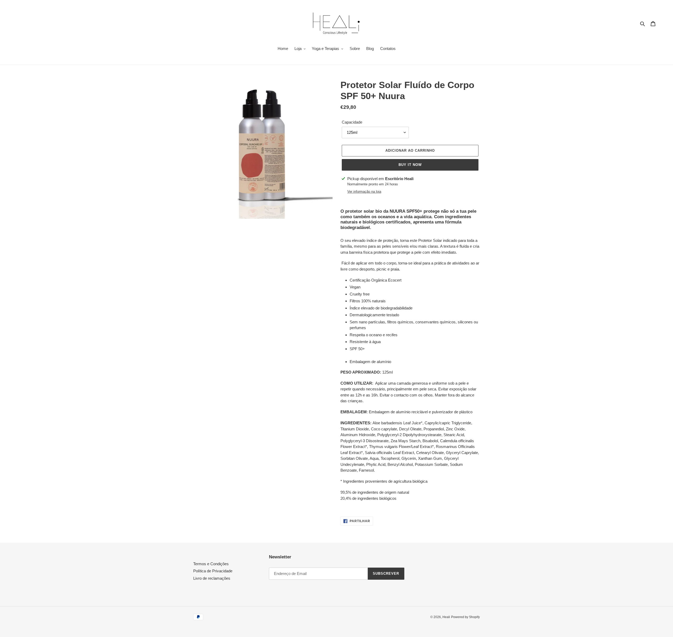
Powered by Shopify (465, 617)
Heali (446, 617)
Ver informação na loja (364, 191)
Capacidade (352, 122)
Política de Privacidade (212, 571)
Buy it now (410, 165)
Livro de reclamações (211, 578)
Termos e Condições (211, 564)
